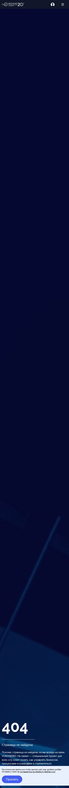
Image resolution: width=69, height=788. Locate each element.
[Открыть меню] (62, 4)
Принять (12, 779)
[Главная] (13, 4)
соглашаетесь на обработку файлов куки (37, 772)
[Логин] (54, 4)
